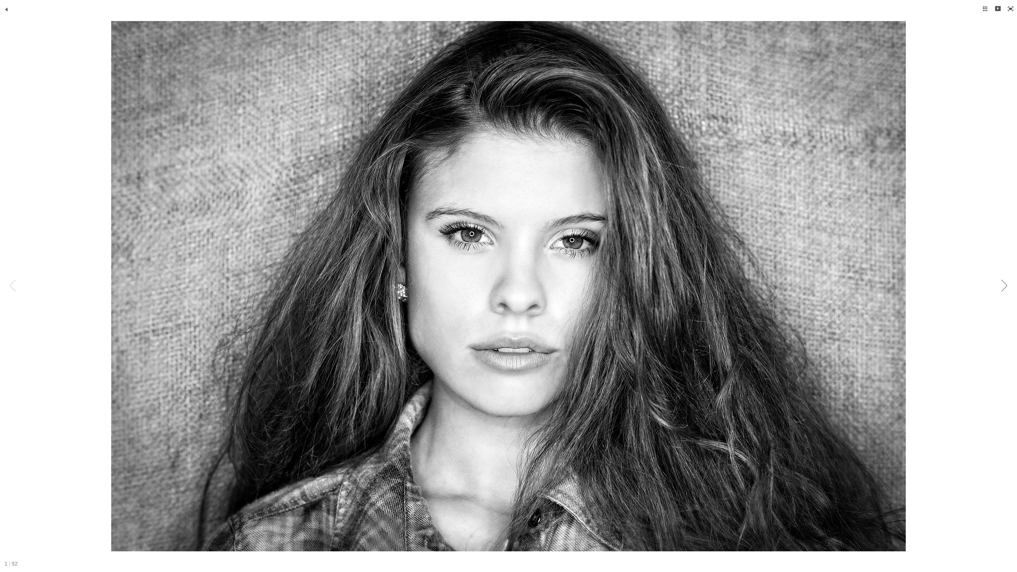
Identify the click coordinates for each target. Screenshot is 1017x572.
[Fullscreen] (1010, 8)
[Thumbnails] (985, 8)
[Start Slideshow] (998, 8)
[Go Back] (6, 9)
